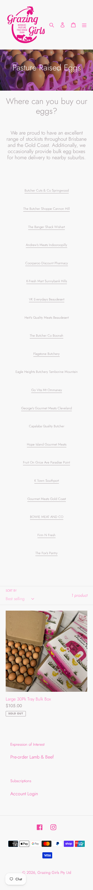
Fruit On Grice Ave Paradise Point (46, 462)
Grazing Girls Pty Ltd (54, 872)
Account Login (24, 793)
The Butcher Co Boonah (46, 335)
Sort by (11, 590)
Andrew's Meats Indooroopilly (46, 244)
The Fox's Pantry (46, 553)
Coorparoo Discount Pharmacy (46, 263)
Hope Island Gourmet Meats (46, 444)
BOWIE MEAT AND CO (46, 516)
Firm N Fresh (46, 535)
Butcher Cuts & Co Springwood (47, 190)
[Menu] (84, 24)
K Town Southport (46, 480)
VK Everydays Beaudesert (46, 299)
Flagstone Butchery (46, 353)
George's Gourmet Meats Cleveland (46, 408)
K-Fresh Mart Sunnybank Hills (46, 281)
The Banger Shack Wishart (46, 226)
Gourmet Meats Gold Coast (46, 498)
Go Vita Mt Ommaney (46, 389)
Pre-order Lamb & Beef (32, 757)
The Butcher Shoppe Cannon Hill (46, 208)
